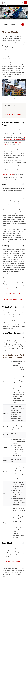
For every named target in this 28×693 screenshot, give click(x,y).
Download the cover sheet (12, 561)
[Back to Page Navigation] (23, 123)
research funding (7, 289)
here (24, 149)
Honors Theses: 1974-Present (13, 114)
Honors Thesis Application (12, 293)
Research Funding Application (13, 299)
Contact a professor (9, 129)
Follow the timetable (9, 174)
